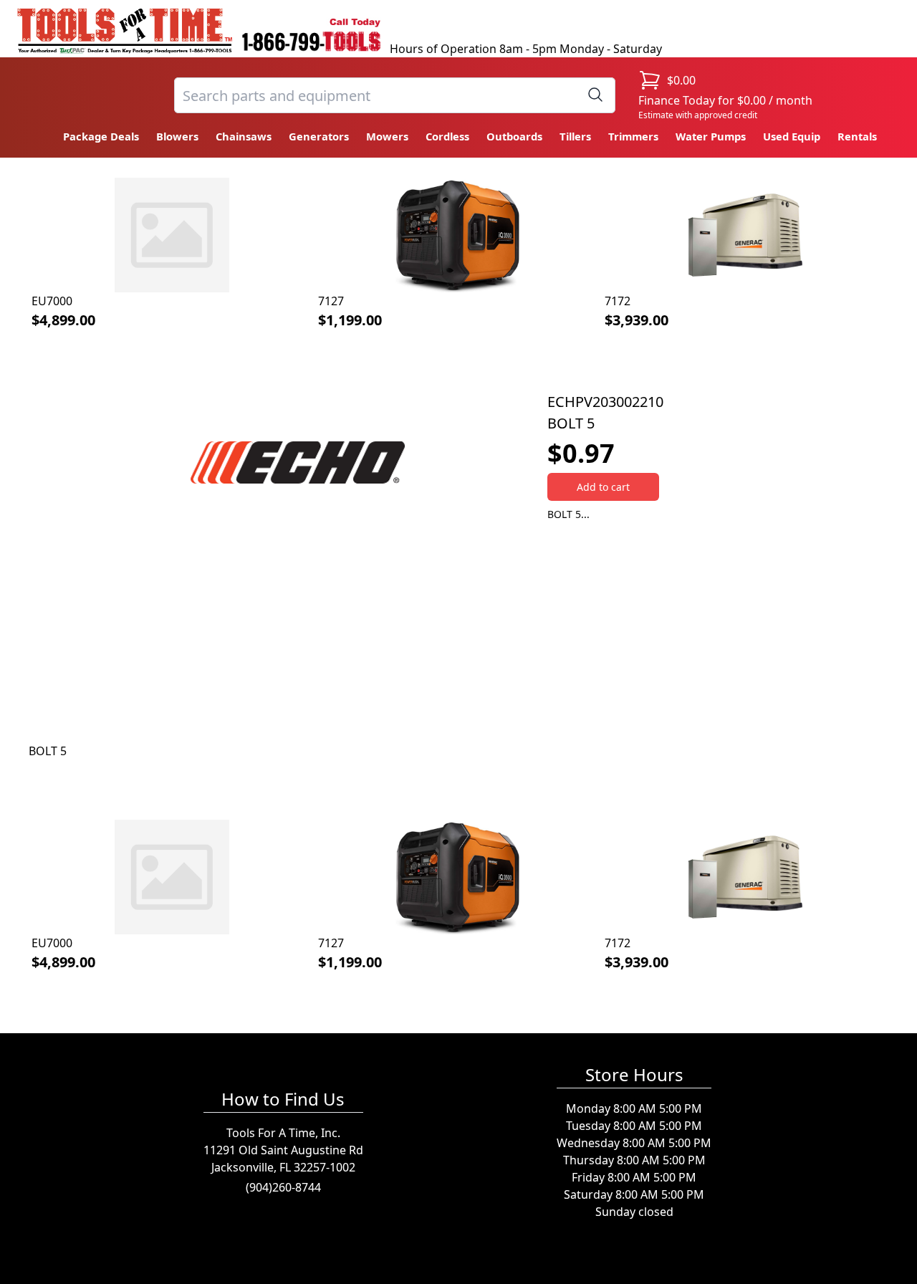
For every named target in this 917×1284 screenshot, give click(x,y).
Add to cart (603, 487)
